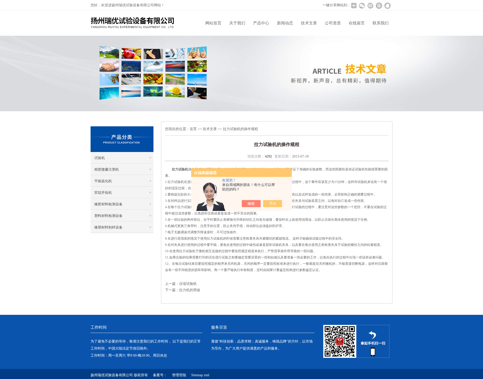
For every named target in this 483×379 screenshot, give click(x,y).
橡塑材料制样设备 (108, 227)
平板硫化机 (103, 181)
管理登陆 (179, 375)
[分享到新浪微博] (370, 6)
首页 (193, 129)
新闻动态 (285, 23)
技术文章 (309, 23)
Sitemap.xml (200, 375)
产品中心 (261, 23)
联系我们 (381, 23)
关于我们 (237, 23)
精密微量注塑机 (106, 169)
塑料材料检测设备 (108, 216)
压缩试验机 (188, 284)
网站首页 (213, 23)
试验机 (99, 158)
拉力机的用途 (189, 290)
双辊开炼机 (103, 193)
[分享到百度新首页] (378, 6)
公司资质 (333, 23)
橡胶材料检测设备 (108, 204)
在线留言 (357, 23)
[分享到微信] (361, 6)
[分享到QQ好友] (387, 6)
